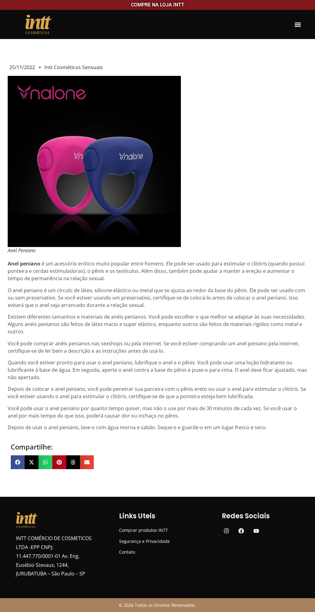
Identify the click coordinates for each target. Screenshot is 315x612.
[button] (298, 24)
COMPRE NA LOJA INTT (157, 5)
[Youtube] (256, 530)
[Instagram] (226, 530)
